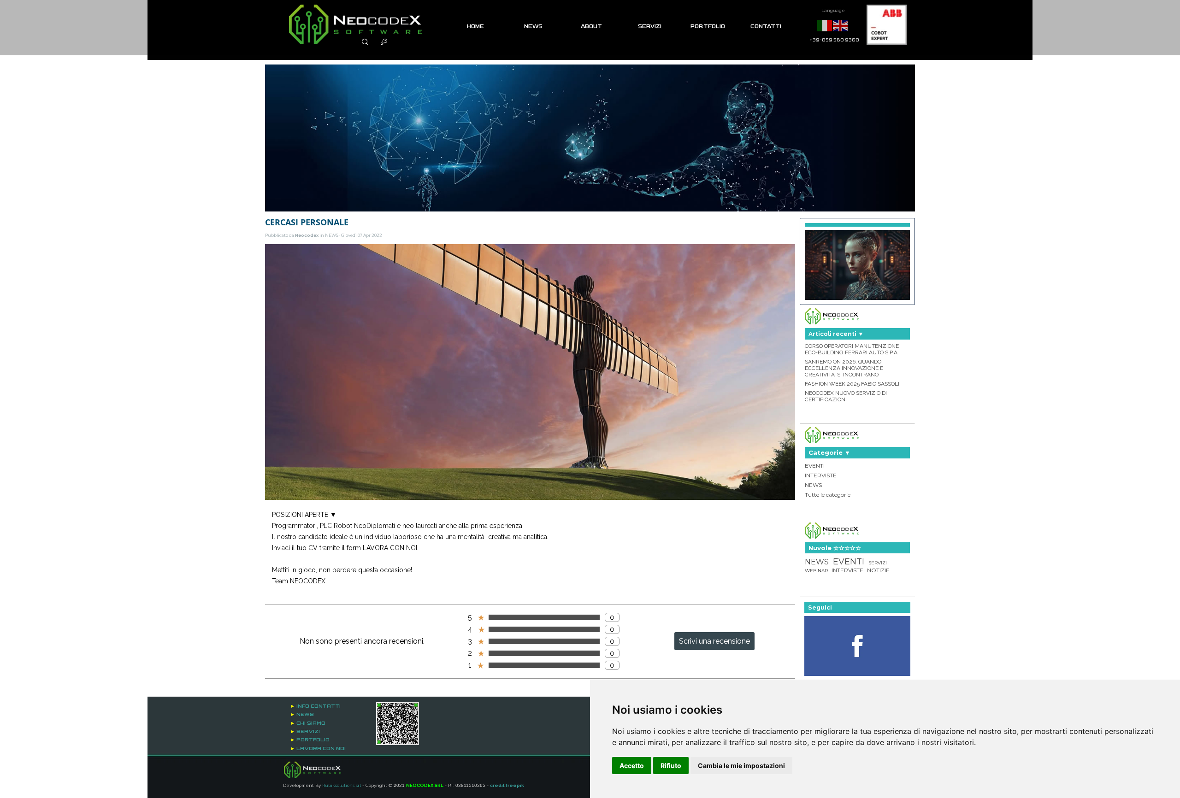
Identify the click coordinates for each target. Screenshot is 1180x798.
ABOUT (591, 26)
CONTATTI (765, 26)
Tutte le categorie (827, 494)
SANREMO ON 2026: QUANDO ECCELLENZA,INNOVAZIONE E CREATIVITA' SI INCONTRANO (844, 368)
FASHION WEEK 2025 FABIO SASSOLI (852, 384)
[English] (841, 25)
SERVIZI (649, 26)
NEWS (533, 26)
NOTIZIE (878, 570)
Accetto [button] (632, 765)
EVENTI (815, 465)
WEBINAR (816, 571)
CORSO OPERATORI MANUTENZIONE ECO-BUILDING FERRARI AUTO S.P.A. (852, 349)
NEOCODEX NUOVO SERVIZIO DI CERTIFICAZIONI (846, 396)
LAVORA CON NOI (321, 748)
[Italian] (825, 25)
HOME (475, 26)
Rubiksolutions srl (341, 785)
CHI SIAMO (310, 723)
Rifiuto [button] (671, 765)
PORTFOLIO (707, 26)
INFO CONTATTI (318, 706)
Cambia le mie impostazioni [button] (741, 765)
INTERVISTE (821, 475)
